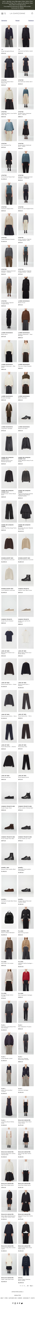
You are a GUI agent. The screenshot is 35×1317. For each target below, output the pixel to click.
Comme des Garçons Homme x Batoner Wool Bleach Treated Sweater (25, 494)
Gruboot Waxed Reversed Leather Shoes (24, 902)
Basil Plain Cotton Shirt (7, 1185)
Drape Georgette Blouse (7, 51)
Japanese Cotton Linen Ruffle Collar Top (9, 114)
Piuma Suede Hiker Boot (7, 838)
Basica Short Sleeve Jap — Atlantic (8, 653)
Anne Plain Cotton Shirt (24, 1185)
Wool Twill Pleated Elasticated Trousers (23, 1059)
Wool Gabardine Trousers (24, 1026)
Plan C (3, 1025)
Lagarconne (17, 13)
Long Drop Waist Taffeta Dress (7, 1122)
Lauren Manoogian (24, 301)
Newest (17, 20)
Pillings (20, 931)
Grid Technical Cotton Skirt (25, 81)
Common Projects (23, 588)
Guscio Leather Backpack (8, 932)
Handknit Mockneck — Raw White (8, 367)
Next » (31, 1286)
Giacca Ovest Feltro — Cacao (8, 684)
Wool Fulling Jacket (23, 932)
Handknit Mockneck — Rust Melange (25, 335)
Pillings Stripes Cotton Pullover (7, 996)
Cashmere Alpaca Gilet (7, 208)
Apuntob (3, 80)
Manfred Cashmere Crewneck (25, 559)
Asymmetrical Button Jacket (25, 51)
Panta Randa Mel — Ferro (25, 716)
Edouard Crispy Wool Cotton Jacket (25, 1217)
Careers (20, 1298)
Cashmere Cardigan (23, 1090)
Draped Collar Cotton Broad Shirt (8, 494)
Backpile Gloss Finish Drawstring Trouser (7, 461)
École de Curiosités (24, 1120)
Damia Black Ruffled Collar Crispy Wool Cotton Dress (8, 1217)
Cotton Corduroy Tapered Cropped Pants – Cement (24, 272)
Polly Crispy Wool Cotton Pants (24, 1154)
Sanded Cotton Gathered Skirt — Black (24, 146)
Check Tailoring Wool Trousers (6, 1091)
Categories (4, 20)
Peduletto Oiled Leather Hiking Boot (24, 870)
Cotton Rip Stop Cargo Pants (8, 528)
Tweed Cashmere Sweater (8, 239)
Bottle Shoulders (22, 397)
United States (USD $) (17, 1291)
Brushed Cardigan (6, 397)
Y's (2, 49)
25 (27, 1286)
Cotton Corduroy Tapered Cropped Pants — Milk (24, 240)
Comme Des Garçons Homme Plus (7, 458)
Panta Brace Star (22, 746)
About (2, 1298)
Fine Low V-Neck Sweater (25, 366)
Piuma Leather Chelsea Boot (25, 808)
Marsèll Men (5, 867)
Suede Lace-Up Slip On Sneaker (24, 621)
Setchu (20, 1277)
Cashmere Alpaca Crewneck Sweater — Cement (8, 272)
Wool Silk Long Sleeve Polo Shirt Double (8, 1027)
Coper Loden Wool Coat (7, 1279)
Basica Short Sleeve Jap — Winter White (25, 653)
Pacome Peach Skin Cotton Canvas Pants (8, 1154)
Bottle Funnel (21, 302)
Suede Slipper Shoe (6, 808)
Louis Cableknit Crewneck (8, 590)
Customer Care (13, 1298)
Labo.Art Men (5, 651)
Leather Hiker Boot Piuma (25, 590)
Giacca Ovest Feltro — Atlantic (24, 685)
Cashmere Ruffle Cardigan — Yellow (25, 964)
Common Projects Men (8, 806)
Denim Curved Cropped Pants (25, 208)
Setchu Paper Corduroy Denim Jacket (24, 1280)
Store (6, 1298)
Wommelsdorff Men (7, 558)
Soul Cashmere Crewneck (8, 559)
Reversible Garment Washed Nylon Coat (25, 529)
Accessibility (26, 1298)
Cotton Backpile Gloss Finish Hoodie (25, 461)
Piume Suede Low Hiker (24, 838)
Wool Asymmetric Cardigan (25, 995)
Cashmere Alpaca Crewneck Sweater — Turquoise (25, 177)
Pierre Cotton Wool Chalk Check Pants (25, 1122)
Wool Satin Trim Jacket (7, 963)
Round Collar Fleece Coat (8, 176)
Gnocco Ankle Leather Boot (8, 869)
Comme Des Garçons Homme (24, 491)
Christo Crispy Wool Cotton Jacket (8, 1248)
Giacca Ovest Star (6, 777)
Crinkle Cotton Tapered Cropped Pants (7, 303)
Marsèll (20, 867)
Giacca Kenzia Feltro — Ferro (9, 716)
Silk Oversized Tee (6, 145)
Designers (31, 20)
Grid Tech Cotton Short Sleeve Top (7, 82)
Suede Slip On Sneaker (7, 620)
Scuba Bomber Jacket (6, 1058)
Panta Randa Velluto (23, 777)
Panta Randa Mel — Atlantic (8, 746)
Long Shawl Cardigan (6, 428)
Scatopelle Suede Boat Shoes (9, 901)
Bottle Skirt (4, 334)
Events (33, 1298)
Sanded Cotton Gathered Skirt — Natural (24, 114)
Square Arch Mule (22, 428)
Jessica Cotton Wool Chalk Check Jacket (25, 1248)
